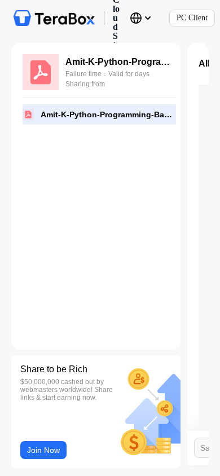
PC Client (192, 18)
